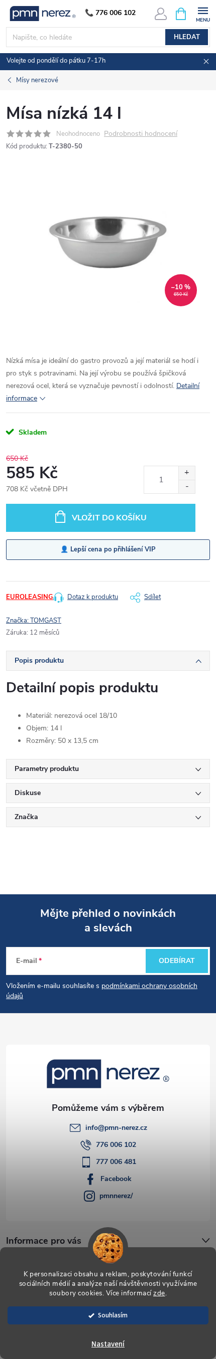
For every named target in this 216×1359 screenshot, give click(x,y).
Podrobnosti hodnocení (140, 134)
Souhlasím (113, 1315)
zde (159, 1293)
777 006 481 (116, 1162)
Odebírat (177, 960)
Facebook (116, 1179)
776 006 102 (116, 1144)
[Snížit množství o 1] (186, 486)
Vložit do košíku (109, 517)
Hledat (187, 37)
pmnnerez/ (116, 1196)
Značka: (33, 620)
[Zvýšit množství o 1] (186, 473)
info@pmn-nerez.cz (116, 1127)
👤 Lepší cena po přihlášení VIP (108, 549)
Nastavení (108, 1344)
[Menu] (202, 13)
